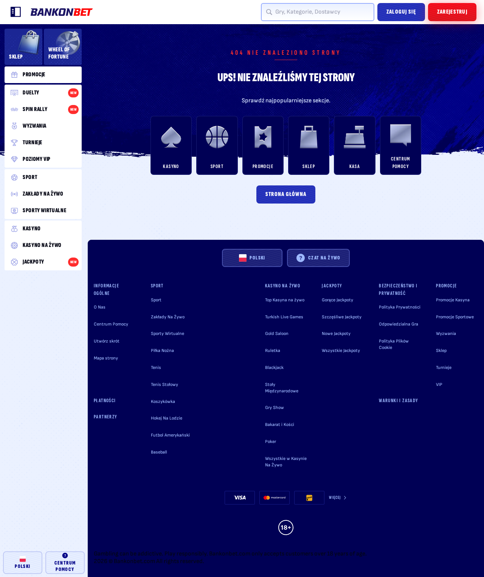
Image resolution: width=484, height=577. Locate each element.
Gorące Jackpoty (337, 300)
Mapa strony (106, 358)
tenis (156, 367)
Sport (156, 300)
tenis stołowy (164, 384)
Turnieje (443, 367)
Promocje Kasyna (453, 300)
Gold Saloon (277, 333)
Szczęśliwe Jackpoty (341, 317)
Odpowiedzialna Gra (398, 324)
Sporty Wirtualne (167, 333)
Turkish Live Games (284, 317)
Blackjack (274, 367)
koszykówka (163, 401)
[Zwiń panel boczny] (16, 12)
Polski (257, 258)
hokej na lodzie (166, 418)
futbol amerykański (170, 435)
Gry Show (274, 407)
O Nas (99, 307)
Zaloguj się (401, 11)
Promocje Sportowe (455, 317)
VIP (439, 384)
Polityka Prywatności (399, 307)
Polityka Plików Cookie (394, 344)
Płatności (105, 400)
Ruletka (272, 350)
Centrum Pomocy (111, 324)
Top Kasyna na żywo (284, 300)
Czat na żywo (324, 258)
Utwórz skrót (106, 341)
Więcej (335, 497)
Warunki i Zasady (398, 400)
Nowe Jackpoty (336, 333)
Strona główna (286, 194)
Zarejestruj (452, 11)
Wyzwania (446, 333)
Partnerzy (105, 416)
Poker (270, 441)
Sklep (441, 350)
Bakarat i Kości (279, 424)
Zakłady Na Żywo (168, 317)
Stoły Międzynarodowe (281, 388)
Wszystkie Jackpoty (341, 350)
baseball (159, 452)
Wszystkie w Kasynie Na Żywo (286, 462)
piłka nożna (162, 350)
